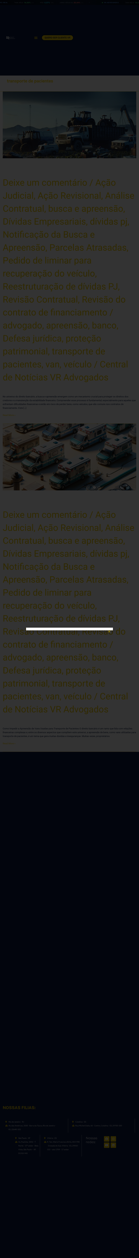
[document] (69, 629)
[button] (109, 631)
